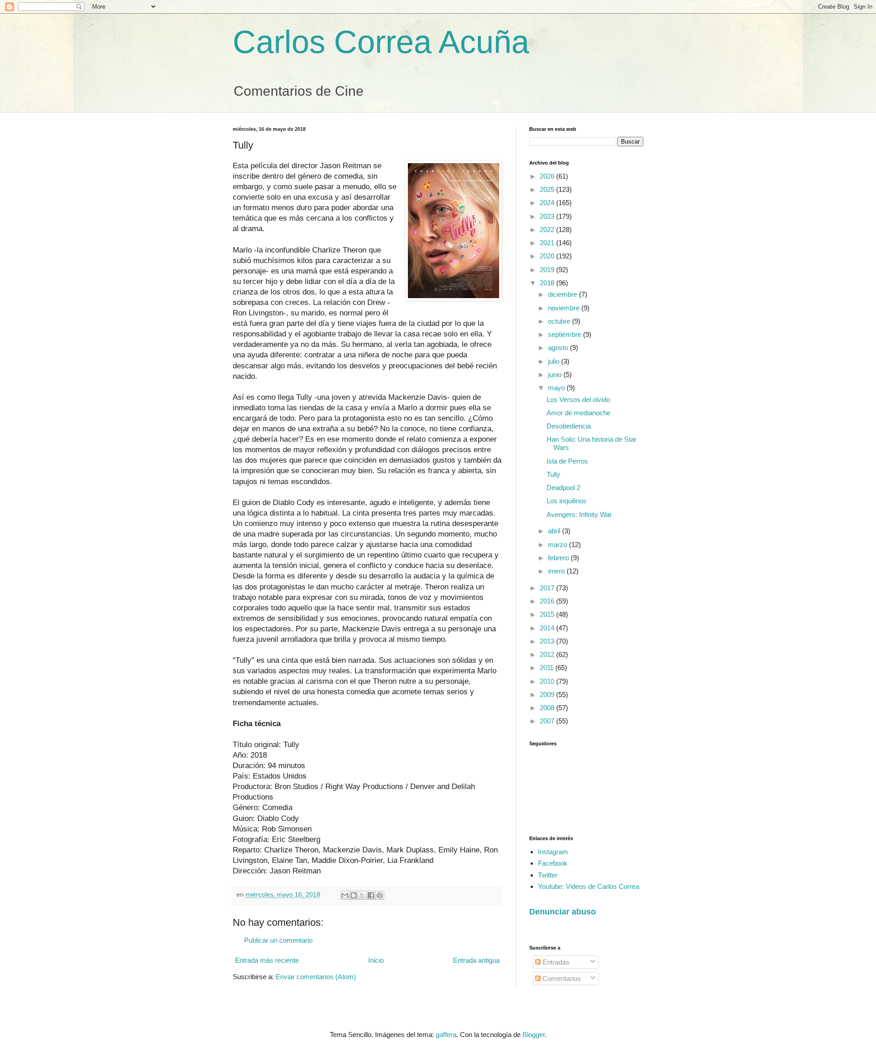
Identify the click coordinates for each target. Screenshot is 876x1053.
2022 (548, 229)
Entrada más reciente (267, 960)
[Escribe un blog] (353, 895)
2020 (548, 256)
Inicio (376, 960)
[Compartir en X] (362, 895)
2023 (548, 216)
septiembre (565, 334)
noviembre (564, 308)
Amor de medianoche (578, 413)
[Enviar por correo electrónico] (344, 895)
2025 (548, 189)
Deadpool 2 (563, 487)
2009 (548, 694)
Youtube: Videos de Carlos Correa (588, 886)
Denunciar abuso (562, 911)
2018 (548, 283)
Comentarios (561, 978)
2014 (548, 628)
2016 (548, 601)
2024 (548, 202)
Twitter (548, 875)
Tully (553, 474)
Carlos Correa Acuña (381, 42)
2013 (548, 641)
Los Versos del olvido (578, 399)
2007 (548, 721)
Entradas (555, 962)
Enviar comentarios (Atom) (316, 977)
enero (557, 571)
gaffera (446, 1034)
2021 (548, 243)
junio (555, 374)
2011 (547, 667)
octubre (560, 321)
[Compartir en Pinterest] (379, 895)
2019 (548, 270)
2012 (548, 654)
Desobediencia (569, 426)
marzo (558, 544)
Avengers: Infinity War (579, 514)
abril (555, 531)
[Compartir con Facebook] (370, 895)
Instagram (553, 852)
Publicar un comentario (278, 940)
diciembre (563, 294)
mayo (557, 388)
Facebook (553, 863)
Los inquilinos (567, 501)
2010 (548, 681)
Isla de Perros (567, 461)
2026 (548, 176)
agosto (559, 347)
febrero (559, 558)
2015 (548, 614)
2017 (548, 588)
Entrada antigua (476, 960)
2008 (548, 708)
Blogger (533, 1034)
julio (554, 361)
